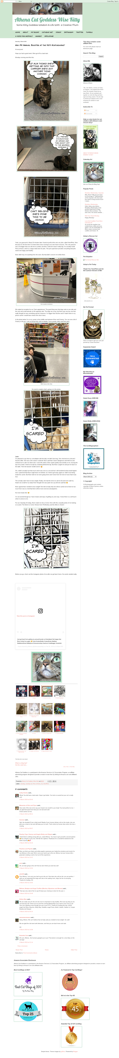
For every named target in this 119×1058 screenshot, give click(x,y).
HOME (17, 32)
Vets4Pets (46, 783)
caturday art (29, 783)
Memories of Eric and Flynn (28, 805)
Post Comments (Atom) (30, 953)
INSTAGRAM (68, 32)
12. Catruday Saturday (59, 733)
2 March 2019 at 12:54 (26, 868)
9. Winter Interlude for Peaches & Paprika (21, 734)
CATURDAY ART (47, 32)
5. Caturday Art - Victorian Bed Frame (21, 716)
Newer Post (19, 950)
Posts (87, 110)
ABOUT (25, 32)
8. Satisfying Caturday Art (59, 715)
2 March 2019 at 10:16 (26, 843)
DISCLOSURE (49, 36)
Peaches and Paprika (26, 848)
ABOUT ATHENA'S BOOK (90, 153)
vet (42, 783)
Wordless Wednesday (91, 204)
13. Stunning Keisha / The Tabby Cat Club (21, 752)
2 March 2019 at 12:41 (26, 857)
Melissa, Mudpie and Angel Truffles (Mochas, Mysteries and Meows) (41, 888)
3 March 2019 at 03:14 (26, 911)
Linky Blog (72, 766)
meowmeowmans (24, 917)
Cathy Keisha (23, 793)
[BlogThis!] (50, 781)
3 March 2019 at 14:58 (26, 929)
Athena (30, 646)
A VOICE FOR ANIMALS (23, 36)
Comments (88, 113)
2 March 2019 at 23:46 (26, 893)
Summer (22, 820)
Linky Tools (65, 766)
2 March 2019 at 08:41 (26, 814)
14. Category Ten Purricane (34, 751)
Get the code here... (21, 765)
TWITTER (79, 32)
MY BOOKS (35, 32)
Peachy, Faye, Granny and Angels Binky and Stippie (35, 834)
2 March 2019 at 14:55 (26, 882)
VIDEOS (58, 32)
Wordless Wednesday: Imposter (94, 193)
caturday (22, 783)
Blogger (75, 1051)
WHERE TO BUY (88, 155)
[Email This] (48, 781)
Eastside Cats (23, 935)
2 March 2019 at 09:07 (26, 828)
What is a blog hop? (21, 763)
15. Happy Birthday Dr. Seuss (46, 751)
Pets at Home (36, 783)
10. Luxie (34, 733)
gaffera (63, 1051)
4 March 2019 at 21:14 (26, 942)
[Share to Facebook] (54, 781)
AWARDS (38, 36)
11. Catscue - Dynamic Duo (47, 733)
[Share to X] (52, 781)
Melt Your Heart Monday (92, 216)
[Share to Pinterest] (55, 781)
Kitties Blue (23, 899)
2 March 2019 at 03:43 (26, 799)
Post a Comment (22, 946)
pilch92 (21, 874)
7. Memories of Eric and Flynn (46, 715)
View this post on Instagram (26, 616)
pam (20, 863)
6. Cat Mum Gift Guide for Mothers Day (34, 716)
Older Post (74, 950)
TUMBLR (89, 32)
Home (47, 950)
